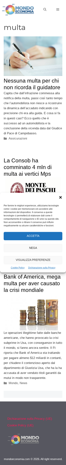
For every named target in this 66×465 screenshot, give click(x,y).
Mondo (13, 383)
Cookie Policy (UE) (20, 425)
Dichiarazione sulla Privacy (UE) (29, 418)
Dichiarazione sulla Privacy (41, 267)
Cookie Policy (18, 267)
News (23, 383)
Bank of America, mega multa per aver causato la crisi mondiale (32, 283)
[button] (60, 197)
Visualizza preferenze (33, 259)
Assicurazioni (18, 138)
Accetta (33, 235)
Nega (33, 247)
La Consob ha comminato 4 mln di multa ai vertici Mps (28, 167)
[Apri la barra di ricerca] (44, 9)
